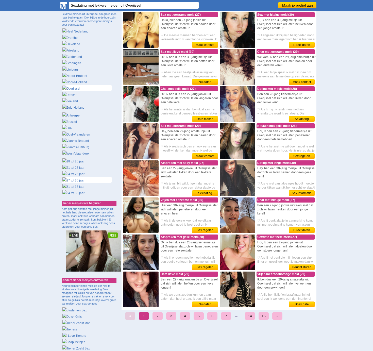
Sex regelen (301, 156)
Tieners (71, 329)
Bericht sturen (301, 267)
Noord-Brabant (76, 76)
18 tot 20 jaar (75, 161)
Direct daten (301, 45)
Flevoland (73, 44)
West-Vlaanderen (78, 153)
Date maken (205, 119)
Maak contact (205, 45)
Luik (69, 128)
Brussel (71, 122)
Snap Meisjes (75, 342)
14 (250, 316)
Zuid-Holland (75, 107)
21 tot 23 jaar (75, 168)
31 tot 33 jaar (75, 187)
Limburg (72, 69)
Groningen (73, 63)
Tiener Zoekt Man (78, 323)
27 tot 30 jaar (75, 180)
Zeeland (72, 101)
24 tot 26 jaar (75, 174)
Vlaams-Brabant (77, 141)
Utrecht (71, 95)
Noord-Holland (76, 82)
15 (264, 316)
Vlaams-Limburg (77, 147)
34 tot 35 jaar (75, 193)
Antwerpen (73, 115)
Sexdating (302, 119)
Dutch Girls (74, 317)
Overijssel (73, 88)
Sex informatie (302, 193)
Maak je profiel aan (297, 5)
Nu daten (205, 82)
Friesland (72, 50)
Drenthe (72, 38)
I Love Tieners (76, 336)
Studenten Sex (76, 310)
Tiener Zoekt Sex (78, 348)
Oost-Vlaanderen (78, 134)
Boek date (302, 304)
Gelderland (74, 57)
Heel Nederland (77, 31)
